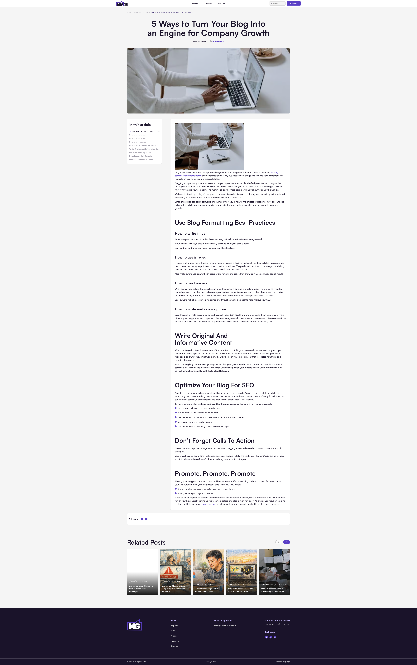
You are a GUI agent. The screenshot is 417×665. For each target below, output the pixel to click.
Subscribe (293, 3)
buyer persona (208, 504)
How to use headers (137, 142)
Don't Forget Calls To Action (141, 156)
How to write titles (137, 135)
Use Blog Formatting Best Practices (146, 131)
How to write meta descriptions (142, 145)
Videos (174, 636)
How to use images (137, 138)
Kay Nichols (218, 41)
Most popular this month (225, 625)
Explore (174, 625)
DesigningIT (286, 662)
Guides (209, 3)
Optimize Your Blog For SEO (140, 153)
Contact (175, 646)
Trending (221, 3)
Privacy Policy (211, 662)
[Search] (271, 3)
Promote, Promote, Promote (141, 160)
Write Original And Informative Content (144, 149)
